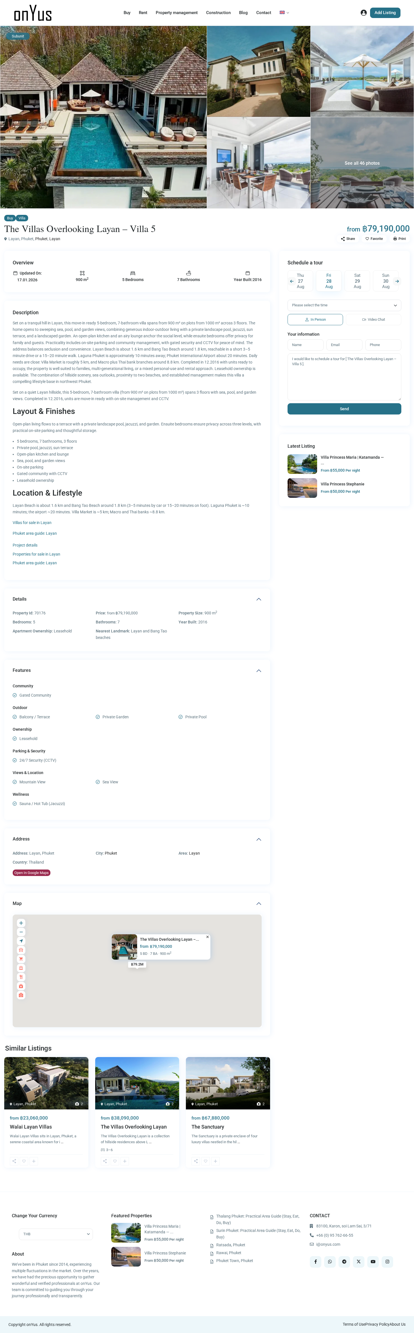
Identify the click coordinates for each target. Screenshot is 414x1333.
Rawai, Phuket (228, 1252)
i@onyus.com (328, 1244)
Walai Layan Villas (31, 1127)
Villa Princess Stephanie (342, 484)
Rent (143, 12)
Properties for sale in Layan (36, 554)
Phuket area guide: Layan (35, 533)
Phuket (41, 239)
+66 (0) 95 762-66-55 (334, 1235)
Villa (22, 218)
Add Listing (385, 12)
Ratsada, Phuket (230, 1245)
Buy (127, 12)
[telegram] (344, 1262)
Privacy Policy (377, 1324)
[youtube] (373, 1262)
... (62, 1142)
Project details (25, 545)
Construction (218, 12)
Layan (54, 239)
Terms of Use (354, 1324)
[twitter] (358, 1262)
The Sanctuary (208, 1127)
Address (21, 839)
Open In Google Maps (31, 873)
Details (19, 599)
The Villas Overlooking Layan (134, 1127)
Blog (243, 12)
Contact (263, 12)
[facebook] (315, 1262)
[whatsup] (330, 1262)
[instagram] (387, 1262)
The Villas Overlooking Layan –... (169, 939)
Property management (177, 12)
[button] (14, 1161)
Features (22, 670)
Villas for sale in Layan (32, 522)
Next (397, 281)
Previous (292, 281)
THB (26, 1234)
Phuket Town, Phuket (234, 1260)
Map (17, 903)
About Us (397, 1324)
